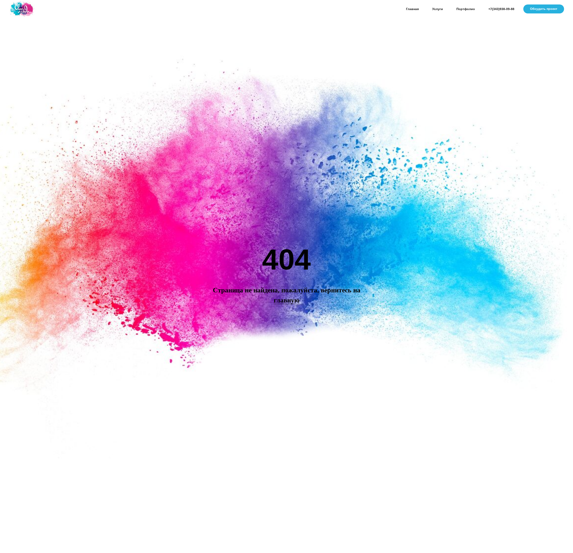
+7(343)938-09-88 (501, 9)
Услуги (437, 9)
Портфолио (465, 9)
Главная (412, 9)
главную (286, 300)
